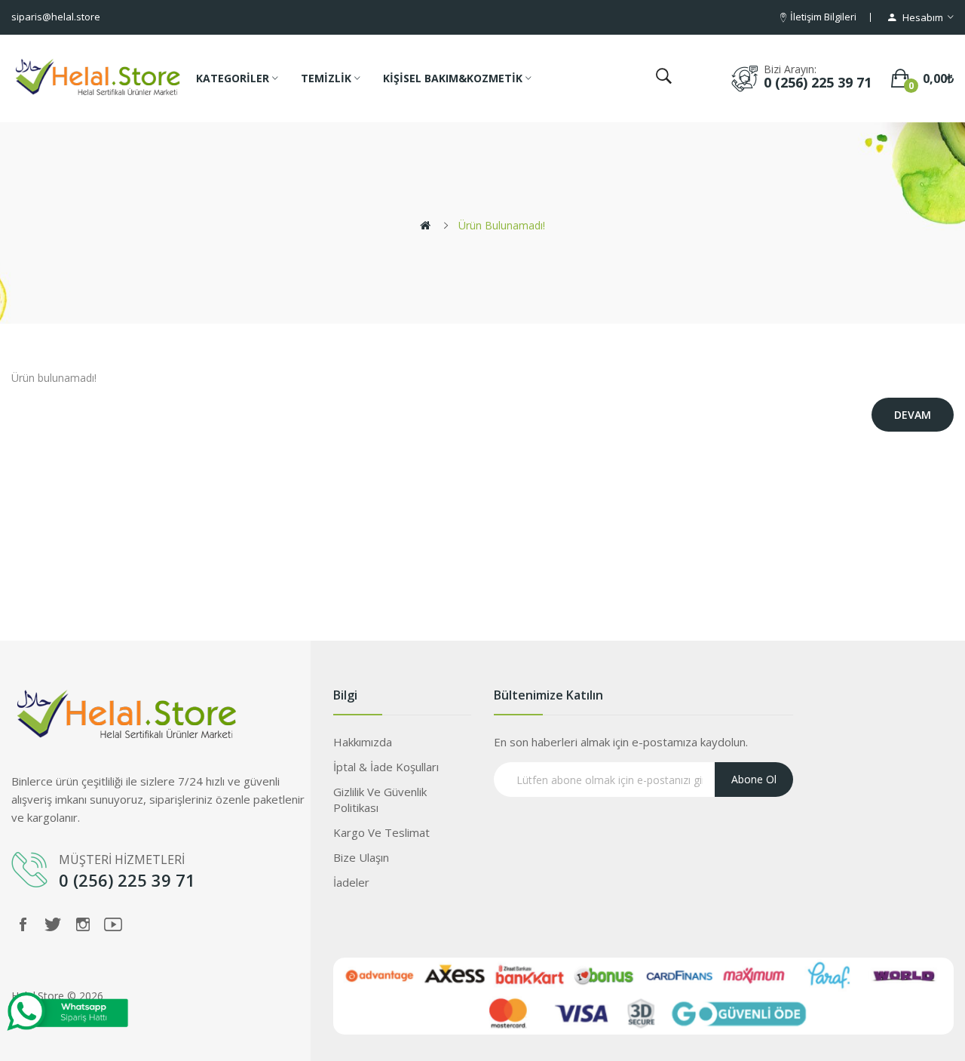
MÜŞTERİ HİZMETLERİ (123, 859)
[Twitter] (52, 924)
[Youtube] (113, 924)
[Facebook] (22, 924)
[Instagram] (83, 924)
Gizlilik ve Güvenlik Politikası (380, 799)
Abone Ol (754, 779)
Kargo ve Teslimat (381, 832)
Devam (912, 414)
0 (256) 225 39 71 (818, 82)
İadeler (351, 882)
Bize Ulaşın (361, 857)
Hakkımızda (362, 741)
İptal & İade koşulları (386, 766)
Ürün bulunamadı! (501, 225)
